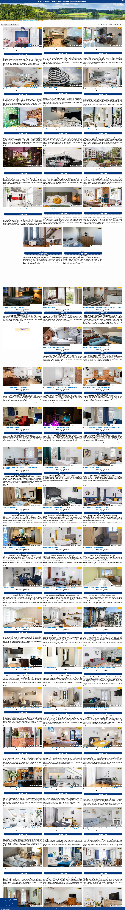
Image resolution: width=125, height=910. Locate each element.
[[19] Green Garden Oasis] (62, 296)
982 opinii (110, 216)
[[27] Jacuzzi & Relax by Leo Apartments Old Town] (62, 416)
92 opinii (69, 95)
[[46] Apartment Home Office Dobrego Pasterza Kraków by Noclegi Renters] (102, 657)
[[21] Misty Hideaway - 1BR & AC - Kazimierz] (62, 336)
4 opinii (87, 256)
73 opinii (67, 55)
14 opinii (120, 836)
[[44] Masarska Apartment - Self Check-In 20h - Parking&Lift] (22, 657)
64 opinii (110, 475)
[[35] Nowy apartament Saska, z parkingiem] (22, 536)
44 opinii (74, 595)
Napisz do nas (73, 908)
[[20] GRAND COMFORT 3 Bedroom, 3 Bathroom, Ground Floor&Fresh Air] (102, 296)
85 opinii (72, 515)
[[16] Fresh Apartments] (42, 237)
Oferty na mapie (10, 20)
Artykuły (40, 20)
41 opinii (37, 56)
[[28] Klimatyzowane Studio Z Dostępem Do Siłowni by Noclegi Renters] (102, 416)
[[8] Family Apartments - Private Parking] (62, 117)
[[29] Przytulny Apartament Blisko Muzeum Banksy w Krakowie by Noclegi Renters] (22, 456)
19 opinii (28, 515)
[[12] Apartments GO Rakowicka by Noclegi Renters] (102, 157)
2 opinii (112, 395)
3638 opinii (47, 256)
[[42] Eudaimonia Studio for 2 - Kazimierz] (62, 617)
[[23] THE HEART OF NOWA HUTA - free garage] (22, 376)
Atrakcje (34, 20)
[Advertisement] (62, 277)
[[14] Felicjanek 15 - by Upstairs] (62, 197)
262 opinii (80, 836)
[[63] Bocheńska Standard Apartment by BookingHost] (62, 897)
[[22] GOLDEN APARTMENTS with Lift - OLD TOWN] (102, 336)
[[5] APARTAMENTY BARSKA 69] (62, 77)
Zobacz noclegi (23, 54)
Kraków (39, 28)
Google (15, 899)
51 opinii (71, 355)
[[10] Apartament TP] (22, 157)
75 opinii (34, 675)
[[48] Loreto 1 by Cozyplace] (62, 697)
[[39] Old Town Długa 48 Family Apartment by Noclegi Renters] (62, 577)
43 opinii (73, 795)
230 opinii (69, 675)
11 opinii (71, 755)
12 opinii (71, 475)
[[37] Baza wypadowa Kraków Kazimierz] (102, 536)
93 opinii (107, 635)
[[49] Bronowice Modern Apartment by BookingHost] (102, 697)
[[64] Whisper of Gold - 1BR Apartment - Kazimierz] (102, 897)
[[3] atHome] (102, 37)
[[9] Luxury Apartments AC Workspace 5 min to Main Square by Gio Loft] (102, 117)
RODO (13, 903)
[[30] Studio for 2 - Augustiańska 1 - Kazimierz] (62, 456)
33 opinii (67, 315)
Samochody (28, 20)
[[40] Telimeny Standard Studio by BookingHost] (102, 577)
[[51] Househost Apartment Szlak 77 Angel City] (62, 737)
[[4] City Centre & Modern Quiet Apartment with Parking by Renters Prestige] (22, 77)
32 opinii (119, 96)
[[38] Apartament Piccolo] (22, 577)
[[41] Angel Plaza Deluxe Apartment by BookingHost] (22, 617)
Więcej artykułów (5, 327)
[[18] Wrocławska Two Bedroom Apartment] (22, 296)
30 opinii (72, 435)
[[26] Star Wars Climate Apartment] (22, 416)
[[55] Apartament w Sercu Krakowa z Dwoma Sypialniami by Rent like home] (102, 777)
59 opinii (29, 435)
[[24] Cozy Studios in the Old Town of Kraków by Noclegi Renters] (62, 376)
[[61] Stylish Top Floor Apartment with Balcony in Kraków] (102, 857)
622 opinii (112, 355)
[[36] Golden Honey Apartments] (62, 536)
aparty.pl (123, 0)
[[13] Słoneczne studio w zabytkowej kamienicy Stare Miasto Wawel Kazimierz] (22, 197)
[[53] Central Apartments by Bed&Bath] (22, 777)
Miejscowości (16, 20)
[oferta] (31, 45)
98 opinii (113, 755)
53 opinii (31, 395)
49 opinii (70, 635)
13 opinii (112, 515)
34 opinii (37, 96)
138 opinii (116, 315)
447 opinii (69, 555)
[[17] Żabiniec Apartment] (82, 237)
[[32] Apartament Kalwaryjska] (22, 496)
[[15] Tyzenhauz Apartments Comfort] (102, 197)
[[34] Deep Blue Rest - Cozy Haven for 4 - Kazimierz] (102, 496)
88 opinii (27, 595)
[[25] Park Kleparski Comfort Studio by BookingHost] (102, 376)
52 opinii (30, 315)
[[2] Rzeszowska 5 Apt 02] (62, 37)
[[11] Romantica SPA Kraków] (62, 157)
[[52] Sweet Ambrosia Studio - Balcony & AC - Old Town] (102, 737)
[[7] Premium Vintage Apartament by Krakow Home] (22, 117)
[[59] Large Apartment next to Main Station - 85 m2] (22, 857)
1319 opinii (69, 216)
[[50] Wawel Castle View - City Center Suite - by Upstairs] (22, 737)
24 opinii (105, 55)
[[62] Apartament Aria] (22, 897)
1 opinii (116, 435)
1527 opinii (30, 795)
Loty (22, 20)
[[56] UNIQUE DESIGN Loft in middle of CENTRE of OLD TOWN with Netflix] (22, 817)
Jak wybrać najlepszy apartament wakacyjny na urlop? (22, 329)
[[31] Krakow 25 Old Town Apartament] (102, 456)
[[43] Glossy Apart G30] (102, 617)
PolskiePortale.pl (7, 909)
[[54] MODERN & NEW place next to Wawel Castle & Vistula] (62, 777)
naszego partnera (35, 64)
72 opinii (110, 555)
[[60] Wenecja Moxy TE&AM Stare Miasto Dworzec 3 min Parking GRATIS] (62, 857)
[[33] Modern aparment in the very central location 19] (62, 496)
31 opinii (74, 395)
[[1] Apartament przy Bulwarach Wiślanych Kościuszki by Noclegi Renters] (22, 37)
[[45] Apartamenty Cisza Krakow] (62, 657)
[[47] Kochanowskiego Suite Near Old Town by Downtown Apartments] (22, 697)
